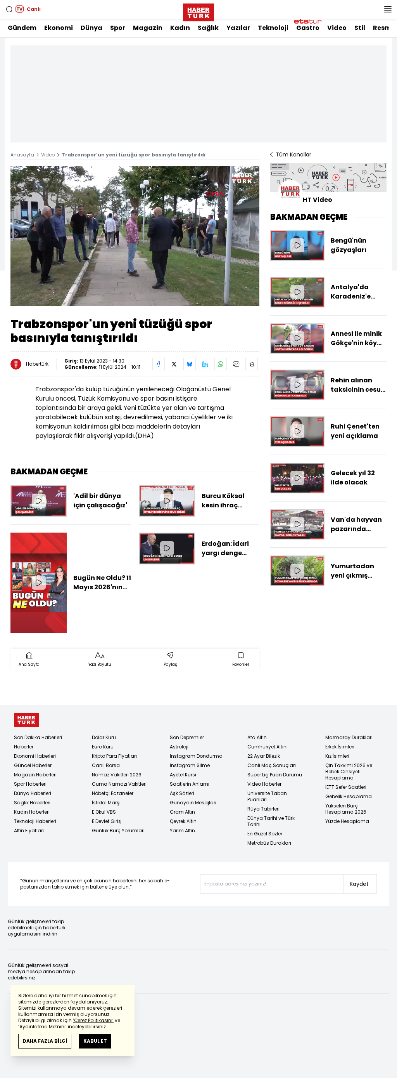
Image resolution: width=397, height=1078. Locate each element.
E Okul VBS (104, 812)
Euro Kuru (103, 746)
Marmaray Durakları (349, 737)
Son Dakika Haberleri (38, 737)
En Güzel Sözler (264, 833)
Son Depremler (187, 737)
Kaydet (359, 884)
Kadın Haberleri (32, 812)
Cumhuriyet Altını (267, 746)
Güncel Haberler (33, 765)
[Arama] (9, 9)
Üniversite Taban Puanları (267, 796)
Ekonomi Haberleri (35, 756)
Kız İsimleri (337, 756)
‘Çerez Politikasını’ (93, 1020)
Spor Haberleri (30, 784)
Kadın (180, 27)
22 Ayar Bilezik (263, 756)
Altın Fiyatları (29, 830)
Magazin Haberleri (35, 774)
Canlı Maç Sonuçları (271, 765)
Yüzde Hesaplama (347, 821)
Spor (117, 27)
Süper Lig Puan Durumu (274, 774)
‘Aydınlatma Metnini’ (42, 1026)
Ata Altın (257, 737)
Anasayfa (22, 154)
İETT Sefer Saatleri (345, 787)
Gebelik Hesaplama (348, 796)
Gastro (307, 27)
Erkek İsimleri (339, 746)
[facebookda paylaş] (158, 364)
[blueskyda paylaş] (189, 364)
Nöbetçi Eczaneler (112, 793)
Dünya (91, 27)
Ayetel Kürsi (183, 774)
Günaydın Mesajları (193, 802)
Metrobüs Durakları (269, 843)
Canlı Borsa (106, 765)
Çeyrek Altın (183, 821)
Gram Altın (182, 812)
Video (337, 27)
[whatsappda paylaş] (220, 364)
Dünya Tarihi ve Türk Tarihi (271, 821)
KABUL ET (95, 1041)
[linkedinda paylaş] (205, 364)
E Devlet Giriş (106, 821)
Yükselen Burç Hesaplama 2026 (345, 808)
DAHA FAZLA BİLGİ (44, 1041)
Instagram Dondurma (196, 756)
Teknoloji (273, 27)
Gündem (22, 27)
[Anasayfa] (26, 720)
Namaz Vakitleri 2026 (117, 774)
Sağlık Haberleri (32, 802)
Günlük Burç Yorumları (118, 830)
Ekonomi (58, 27)
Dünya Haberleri (32, 793)
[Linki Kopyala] (251, 364)
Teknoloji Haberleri (35, 821)
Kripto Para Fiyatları (114, 756)
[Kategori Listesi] (387, 9)
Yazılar (238, 27)
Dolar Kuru (104, 737)
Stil (359, 27)
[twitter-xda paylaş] (174, 364)
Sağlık (208, 27)
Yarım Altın (182, 830)
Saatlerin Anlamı (189, 784)
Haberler (23, 746)
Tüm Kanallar (293, 154)
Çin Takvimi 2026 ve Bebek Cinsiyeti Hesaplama (348, 771)
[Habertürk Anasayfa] (198, 11)
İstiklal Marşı (106, 802)
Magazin (147, 27)
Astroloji (179, 746)
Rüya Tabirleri (263, 808)
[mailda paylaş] (236, 364)
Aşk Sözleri (182, 793)
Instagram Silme (190, 765)
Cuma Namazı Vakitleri (119, 784)
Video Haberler (264, 784)
